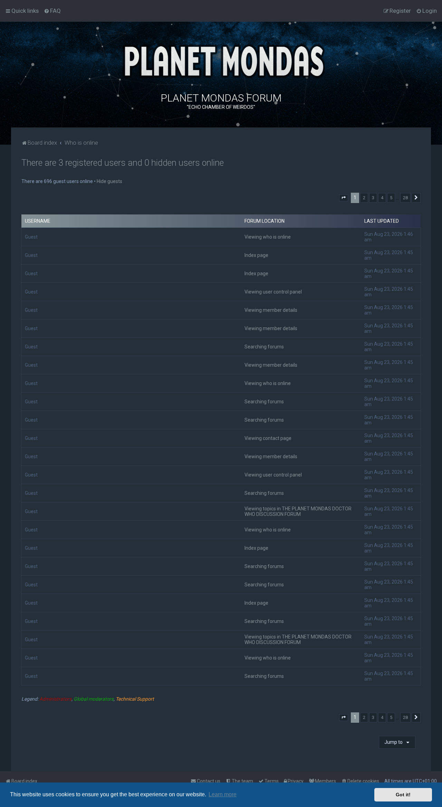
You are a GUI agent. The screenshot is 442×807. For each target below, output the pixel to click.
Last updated (381, 221)
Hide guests (109, 181)
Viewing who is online (267, 237)
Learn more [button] (223, 794)
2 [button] (364, 197)
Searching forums (264, 346)
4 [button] (382, 197)
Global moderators (94, 699)
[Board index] (221, 60)
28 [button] (405, 197)
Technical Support (135, 699)
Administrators (55, 699)
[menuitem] (52, 11)
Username (37, 221)
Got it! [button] (403, 794)
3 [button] (373, 197)
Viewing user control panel (273, 292)
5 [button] (391, 197)
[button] (343, 197)
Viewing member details (270, 310)
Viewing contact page (267, 438)
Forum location (264, 221)
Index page (256, 255)
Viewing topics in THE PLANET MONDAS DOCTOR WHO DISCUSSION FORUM (298, 511)
